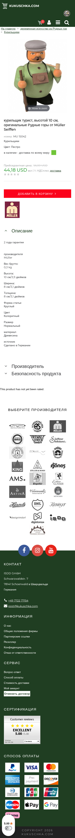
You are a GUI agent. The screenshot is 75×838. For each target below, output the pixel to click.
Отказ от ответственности (20, 652)
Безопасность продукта (36, 373)
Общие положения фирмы (21, 631)
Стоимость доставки (16, 683)
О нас (7, 625)
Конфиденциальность (17, 647)
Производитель (28, 366)
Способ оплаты (13, 677)
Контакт (13, 564)
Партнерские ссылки (17, 636)
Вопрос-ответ (12, 672)
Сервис (12, 663)
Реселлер (10, 642)
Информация (18, 616)
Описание (22, 231)
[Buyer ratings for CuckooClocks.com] (22, 731)
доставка (55, 170)
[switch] (8, 828)
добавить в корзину (35, 194)
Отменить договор (17, 693)
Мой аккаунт (11, 688)
